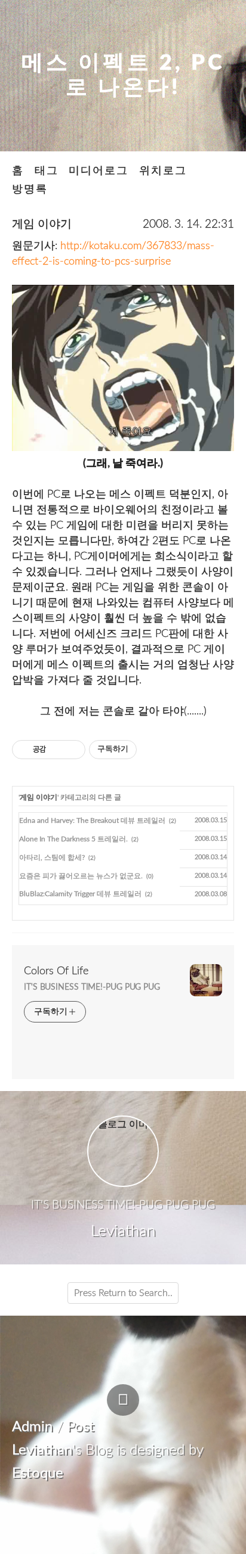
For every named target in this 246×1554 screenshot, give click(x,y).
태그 (47, 171)
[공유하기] (57, 750)
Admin (32, 1427)
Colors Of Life (56, 971)
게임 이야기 (42, 224)
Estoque (37, 1473)
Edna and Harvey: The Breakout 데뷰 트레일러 (92, 820)
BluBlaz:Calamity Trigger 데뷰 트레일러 (80, 893)
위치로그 (163, 171)
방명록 (30, 189)
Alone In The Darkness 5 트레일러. (73, 839)
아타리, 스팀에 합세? (52, 857)
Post (80, 1427)
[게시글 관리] (71, 750)
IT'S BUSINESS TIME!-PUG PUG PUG (92, 987)
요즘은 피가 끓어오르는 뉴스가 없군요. (81, 875)
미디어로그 (98, 171)
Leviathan (42, 1450)
